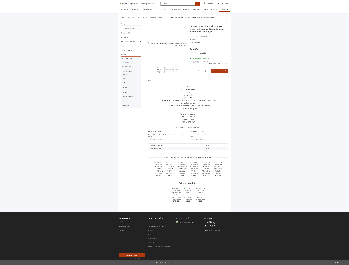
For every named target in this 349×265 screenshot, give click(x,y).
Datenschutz (151, 242)
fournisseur (125, 62)
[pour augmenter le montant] (206, 71)
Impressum (151, 222)
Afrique (123, 46)
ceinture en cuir (127, 101)
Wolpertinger (126, 105)
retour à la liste (126, 17)
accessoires (124, 37)
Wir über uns (123, 222)
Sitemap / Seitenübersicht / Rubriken (159, 246)
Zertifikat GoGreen (124, 226)
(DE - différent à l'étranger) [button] (196, 63)
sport (124, 78)
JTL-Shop (339, 262)
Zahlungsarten (152, 234)
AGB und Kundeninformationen (157, 226)
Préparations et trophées (128, 41)
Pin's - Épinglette (127, 71)
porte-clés (125, 92)
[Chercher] (197, 4)
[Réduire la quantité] (192, 71)
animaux (125, 83)
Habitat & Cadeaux (126, 50)
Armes (125, 87)
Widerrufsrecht (152, 238)
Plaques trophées (126, 33)
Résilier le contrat (131, 255)
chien (198, 42)
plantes (125, 74)
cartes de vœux (126, 67)
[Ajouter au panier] (149, 24)
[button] (209, 3)
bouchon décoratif (127, 96)
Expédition (203, 53)
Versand (150, 230)
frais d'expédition (146, 258)
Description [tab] (152, 80)
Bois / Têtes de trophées (128, 29)
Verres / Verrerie (127, 58)
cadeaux (123, 54)
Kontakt (121, 230)
